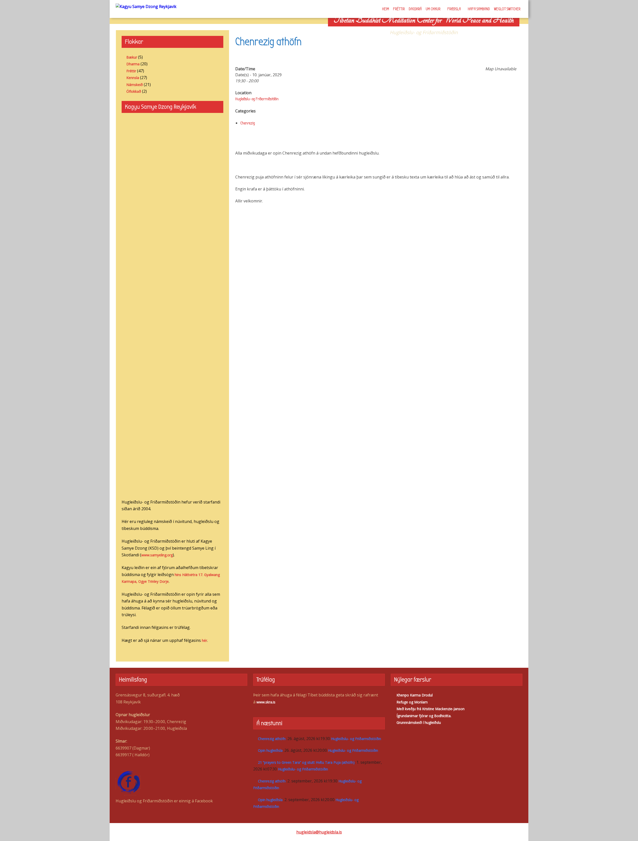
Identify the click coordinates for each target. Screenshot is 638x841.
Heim (385, 9)
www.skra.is (265, 702)
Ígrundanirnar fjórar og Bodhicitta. (424, 715)
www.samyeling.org (157, 555)
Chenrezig (247, 123)
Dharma (133, 64)
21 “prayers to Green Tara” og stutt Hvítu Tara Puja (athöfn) (306, 762)
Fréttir (399, 9)
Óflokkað (133, 91)
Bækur (131, 57)
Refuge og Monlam (412, 702)
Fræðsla (454, 9)
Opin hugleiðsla (270, 750)
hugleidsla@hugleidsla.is (319, 832)
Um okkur (433, 9)
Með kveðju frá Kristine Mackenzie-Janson (431, 708)
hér (204, 640)
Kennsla (132, 77)
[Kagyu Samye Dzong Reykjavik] (146, 6)
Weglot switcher (507, 9)
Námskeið (134, 84)
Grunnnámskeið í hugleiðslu (419, 722)
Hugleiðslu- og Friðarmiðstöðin (257, 99)
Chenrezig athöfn (272, 738)
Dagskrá (415, 9)
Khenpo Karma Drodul (415, 695)
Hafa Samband (479, 9)
